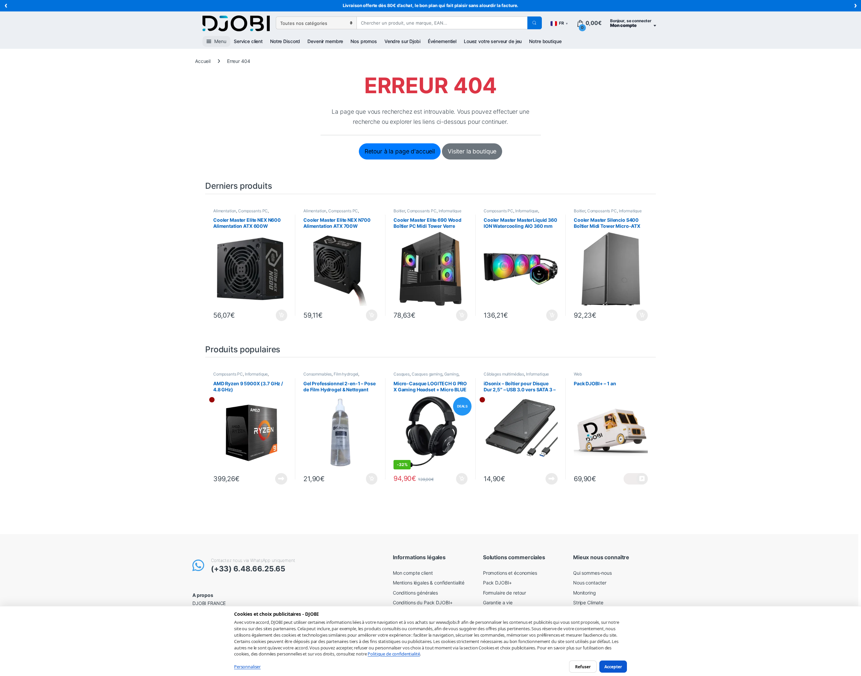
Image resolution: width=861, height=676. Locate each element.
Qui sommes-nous (592, 573)
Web (578, 374)
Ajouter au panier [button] (279, 315)
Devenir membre (325, 41)
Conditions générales (415, 593)
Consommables (317, 374)
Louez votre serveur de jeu (493, 41)
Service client (248, 41)
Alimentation (224, 210)
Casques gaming (427, 374)
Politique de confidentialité (394, 654)
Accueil (203, 61)
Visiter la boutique (472, 151)
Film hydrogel (346, 374)
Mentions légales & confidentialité (428, 582)
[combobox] (442, 22)
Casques (402, 374)
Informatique (450, 210)
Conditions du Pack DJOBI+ (423, 602)
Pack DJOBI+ (497, 582)
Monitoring (584, 593)
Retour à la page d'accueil (400, 151)
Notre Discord (285, 41)
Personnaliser (247, 667)
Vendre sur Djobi (402, 41)
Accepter (613, 666)
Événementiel (442, 41)
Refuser (583, 666)
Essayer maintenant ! (636, 479)
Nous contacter (589, 582)
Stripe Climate (588, 602)
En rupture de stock (279, 479)
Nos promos (363, 41)
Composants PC (253, 210)
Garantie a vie (498, 602)
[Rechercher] (534, 22)
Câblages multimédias (504, 374)
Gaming (451, 374)
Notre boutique (545, 41)
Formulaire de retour (504, 593)
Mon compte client (413, 573)
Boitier (399, 210)
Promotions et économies (510, 573)
